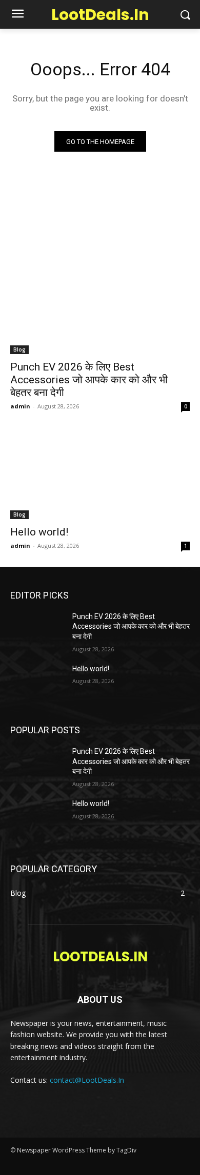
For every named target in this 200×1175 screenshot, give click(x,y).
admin (20, 406)
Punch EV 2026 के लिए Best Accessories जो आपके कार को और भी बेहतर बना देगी (89, 380)
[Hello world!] (100, 474)
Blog (19, 349)
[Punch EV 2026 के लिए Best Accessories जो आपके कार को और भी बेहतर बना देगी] (100, 309)
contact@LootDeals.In (87, 1080)
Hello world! (39, 532)
